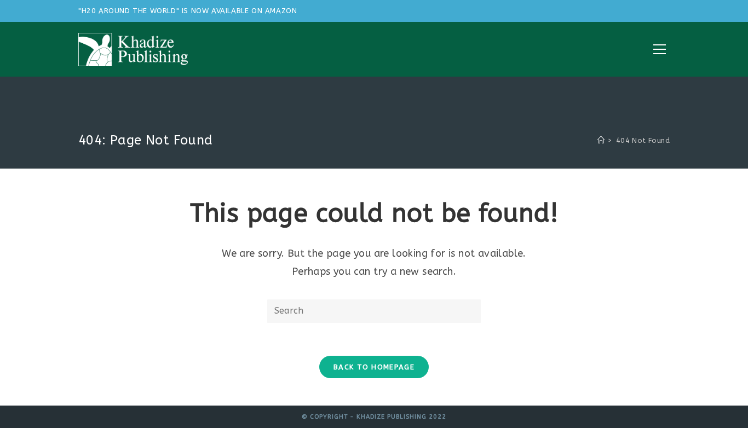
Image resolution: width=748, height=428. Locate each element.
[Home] (601, 140)
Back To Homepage (374, 367)
